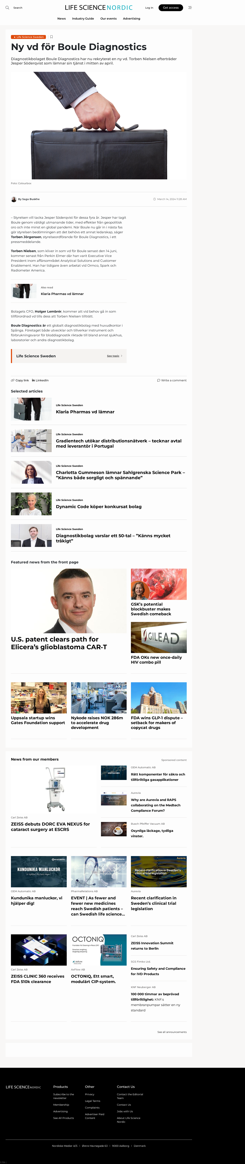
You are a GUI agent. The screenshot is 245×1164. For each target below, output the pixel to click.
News (61, 18)
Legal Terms (92, 1101)
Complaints (92, 1107)
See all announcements (172, 1032)
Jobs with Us (125, 1111)
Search (17, 7)
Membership (61, 1104)
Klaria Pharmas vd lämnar (62, 294)
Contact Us (124, 1104)
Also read (47, 287)
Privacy (89, 1094)
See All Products (63, 1118)
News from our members (35, 759)
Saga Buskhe (31, 199)
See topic (113, 355)
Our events (108, 18)
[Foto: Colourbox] (99, 125)
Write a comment (174, 380)
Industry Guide (83, 18)
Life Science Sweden (30, 37)
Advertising (131, 18)
